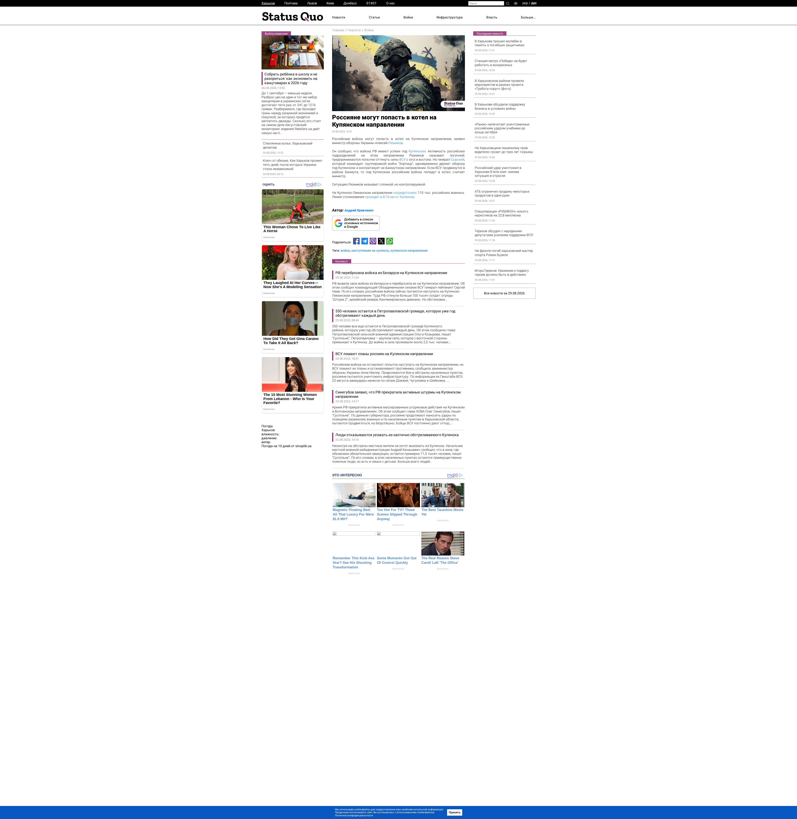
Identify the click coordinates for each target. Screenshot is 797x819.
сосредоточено (405, 193)
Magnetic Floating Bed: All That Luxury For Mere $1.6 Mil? (353, 514)
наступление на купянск (370, 250)
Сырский (457, 159)
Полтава (291, 3)
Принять (455, 812)
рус (534, 3)
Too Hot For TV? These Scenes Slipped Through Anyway (397, 514)
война (345, 250)
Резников (395, 143)
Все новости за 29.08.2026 (504, 293)
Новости (338, 17)
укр (525, 3)
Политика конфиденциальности (354, 815)
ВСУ (402, 159)
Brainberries (354, 525)
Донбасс (350, 3)
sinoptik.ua (303, 446)
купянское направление (409, 250)
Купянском (417, 151)
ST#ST (371, 3)
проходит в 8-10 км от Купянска (389, 197)
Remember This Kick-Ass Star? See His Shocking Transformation (353, 562)
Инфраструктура (449, 17)
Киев (330, 3)
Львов (312, 3)
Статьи (374, 17)
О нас (390, 3)
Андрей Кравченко (359, 210)
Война (408, 17)
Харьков (268, 3)
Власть (491, 17)
